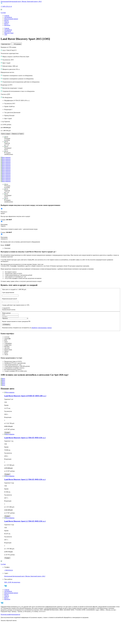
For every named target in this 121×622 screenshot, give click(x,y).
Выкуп (6, 23)
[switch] (1, 208)
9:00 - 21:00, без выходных (12, 582)
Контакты (7, 25)
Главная (6, 15)
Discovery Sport (8, 33)
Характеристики (5, 44)
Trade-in (6, 22)
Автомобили (8, 17)
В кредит (7, 432)
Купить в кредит (5, 133)
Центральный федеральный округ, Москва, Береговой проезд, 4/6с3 (21, 1)
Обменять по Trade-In (17, 133)
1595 (5, 34)
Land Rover (7, 31)
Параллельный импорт (11, 19)
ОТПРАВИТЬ (6, 324)
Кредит (6, 20)
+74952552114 (8, 570)
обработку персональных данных (42, 327)
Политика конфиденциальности (10, 614)
